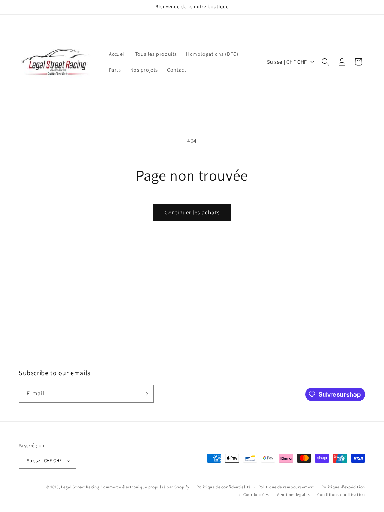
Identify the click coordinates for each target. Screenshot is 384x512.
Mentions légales (293, 494)
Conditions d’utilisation (341, 494)
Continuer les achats (192, 212)
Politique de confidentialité (223, 487)
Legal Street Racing (80, 487)
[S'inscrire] (145, 394)
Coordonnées (256, 494)
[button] (325, 62)
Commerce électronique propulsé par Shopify (144, 487)
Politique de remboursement (286, 487)
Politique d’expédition (343, 487)
